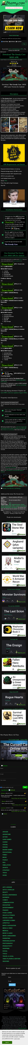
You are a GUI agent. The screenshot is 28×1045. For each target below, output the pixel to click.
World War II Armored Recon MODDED (14, 573)
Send (25, 787)
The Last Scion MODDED (14, 606)
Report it (21, 259)
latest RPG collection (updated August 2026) (14, 393)
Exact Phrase (5, 41)
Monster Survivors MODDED (13, 589)
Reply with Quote (19, 798)
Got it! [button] (7, 1042)
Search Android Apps (14, 35)
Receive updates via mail (7, 787)
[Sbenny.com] (13, 3)
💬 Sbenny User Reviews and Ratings (11, 488)
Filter (24, 44)
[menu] (26, 1)
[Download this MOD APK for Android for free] (7, 264)
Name (1, 768)
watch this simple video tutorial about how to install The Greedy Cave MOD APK (14, 427)
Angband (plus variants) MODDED (14, 538)
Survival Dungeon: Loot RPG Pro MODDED (14, 709)
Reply (12, 798)
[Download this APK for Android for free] (7, 290)
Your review (3, 780)
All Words (13, 41)
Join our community (21, 385)
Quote (24, 798)
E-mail (1, 774)
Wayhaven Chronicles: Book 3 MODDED (14, 623)
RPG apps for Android (11, 467)
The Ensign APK (14, 639)
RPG (6, 180)
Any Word (19, 41)
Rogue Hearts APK (14, 692)
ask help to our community (8, 429)
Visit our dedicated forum (17, 261)
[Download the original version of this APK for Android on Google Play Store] (7, 373)
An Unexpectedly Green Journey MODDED (14, 674)
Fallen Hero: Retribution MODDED (14, 657)
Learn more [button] (17, 1038)
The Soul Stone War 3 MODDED (14, 522)
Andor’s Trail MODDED (14, 555)
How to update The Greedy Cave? (9, 434)
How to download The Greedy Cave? (9, 402)
